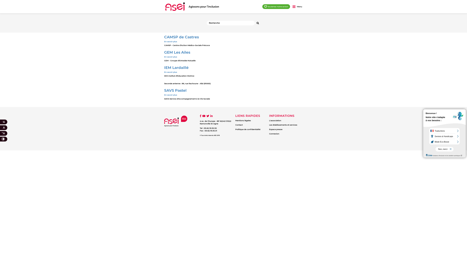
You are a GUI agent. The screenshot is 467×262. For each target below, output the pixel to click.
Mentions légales (243, 120)
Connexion (274, 134)
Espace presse (275, 129)
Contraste (5, 139)
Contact (239, 125)
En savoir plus (170, 41)
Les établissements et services (283, 125)
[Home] (192, 6)
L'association (275, 120)
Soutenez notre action (278, 6)
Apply (257, 23)
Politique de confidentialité (247, 129)
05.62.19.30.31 (211, 131)
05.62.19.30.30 (210, 128)
